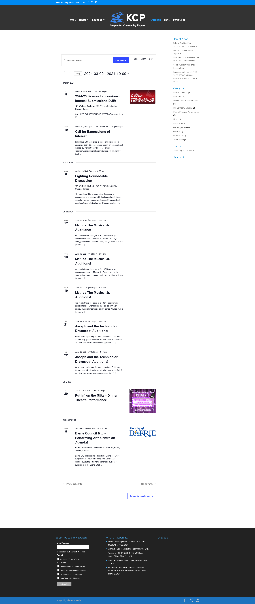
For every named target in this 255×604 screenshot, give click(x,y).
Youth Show (178, 139)
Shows (82, 20)
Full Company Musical (182, 108)
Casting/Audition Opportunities (72, 566)
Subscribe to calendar (140, 496)
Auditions (177, 96)
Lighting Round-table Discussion (91, 178)
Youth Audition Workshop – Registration (125, 560)
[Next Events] (70, 72)
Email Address (63, 543)
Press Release (179, 123)
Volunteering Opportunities (71, 574)
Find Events (120, 60)
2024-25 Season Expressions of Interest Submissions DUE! (99, 98)
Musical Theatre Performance (186, 112)
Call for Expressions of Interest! (92, 133)
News (167, 20)
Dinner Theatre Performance (185, 100)
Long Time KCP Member (70, 578)
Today (78, 73)
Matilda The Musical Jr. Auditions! (92, 227)
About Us (97, 20)
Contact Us (179, 20)
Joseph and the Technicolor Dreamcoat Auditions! (96, 328)
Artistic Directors (180, 92)
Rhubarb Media (74, 600)
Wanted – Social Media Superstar (122, 549)
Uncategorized (179, 127)
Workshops (178, 135)
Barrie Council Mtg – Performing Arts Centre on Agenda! (95, 437)
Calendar (155, 20)
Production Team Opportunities (73, 570)
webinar (176, 131)
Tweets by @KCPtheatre (183, 150)
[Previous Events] (64, 72)
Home (73, 20)
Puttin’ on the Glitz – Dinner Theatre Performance (96, 397)
